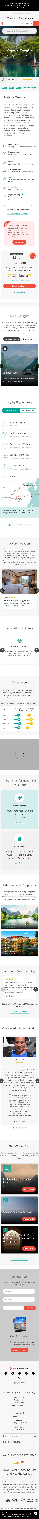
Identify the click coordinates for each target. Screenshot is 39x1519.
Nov (34, 703)
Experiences (29, 339)
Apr (11, 703)
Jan (1, 703)
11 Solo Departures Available (17, 214)
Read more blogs (19, 1259)
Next (36, 590)
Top (3, 80)
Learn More (22, 194)
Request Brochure (19, 1350)
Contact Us (19, 1413)
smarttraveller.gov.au (27, 1492)
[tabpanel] (19, 1080)
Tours (18, 88)
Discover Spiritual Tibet (11, 952)
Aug (24, 703)
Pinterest (33, 1373)
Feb (4, 703)
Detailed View (29, 410)
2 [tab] (16, 1127)
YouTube (26, 1373)
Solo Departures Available (19, 280)
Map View (12, 410)
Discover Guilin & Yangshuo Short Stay (16, 925)
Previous (2, 590)
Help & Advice (12, 1442)
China (11, 88)
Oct (31, 703)
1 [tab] (13, 1127)
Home (4, 88)
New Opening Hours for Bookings (19, 1392)
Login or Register (27, 18)
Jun (18, 703)
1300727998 (27, 23)
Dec (37, 703)
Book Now (23, 238)
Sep (27, 703)
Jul (21, 703)
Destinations (11, 1436)
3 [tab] (19, 1127)
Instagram (19, 1373)
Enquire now (19, 292)
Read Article (29, 1189)
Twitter (12, 1373)
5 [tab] (26, 1127)
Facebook (5, 1373)
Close (35, 1513)
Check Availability (19, 286)
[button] (36, 23)
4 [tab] (22, 1127)
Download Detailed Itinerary (21, 525)
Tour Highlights (13, 339)
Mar (8, 703)
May (14, 703)
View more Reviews (19, 1012)
